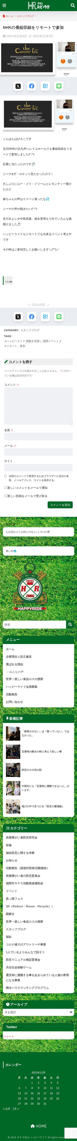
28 (25, 1103)
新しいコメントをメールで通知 (27, 487)
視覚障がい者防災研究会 (21, 837)
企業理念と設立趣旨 (19, 656)
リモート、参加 (15, 346)
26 (57, 1098)
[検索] (70, 625)
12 (57, 1088)
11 (51, 1088)
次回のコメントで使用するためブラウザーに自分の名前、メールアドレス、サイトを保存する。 (39, 478)
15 (32, 1093)
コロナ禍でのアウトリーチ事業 (26, 944)
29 (32, 1103)
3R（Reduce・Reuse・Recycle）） (30, 906)
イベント (11, 891)
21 (25, 1098)
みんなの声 (16, 671)
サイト (8, 461)
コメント (11, 384)
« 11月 (6, 1108)
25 (51, 1098)
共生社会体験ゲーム (19, 967)
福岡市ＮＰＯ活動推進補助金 (24, 883)
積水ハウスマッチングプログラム (27, 987)
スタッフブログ (30, 330)
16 (38, 1093)
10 (45, 1088)
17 (45, 1093)
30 (38, 1103)
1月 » (16, 1108)
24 (45, 1098)
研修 (9, 845)
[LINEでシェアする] (59, 86)
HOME (41, 1126)
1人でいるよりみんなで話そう (25, 952)
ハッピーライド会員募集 (21, 686)
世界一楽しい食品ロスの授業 (24, 679)
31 (45, 1103)
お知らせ (11, 860)
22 (32, 1098)
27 (19, 1103)
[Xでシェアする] (18, 86)
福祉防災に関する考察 (20, 852)
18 (51, 1093)
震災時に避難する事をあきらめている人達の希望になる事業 (37, 978)
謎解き (10, 913)
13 (19, 1093)
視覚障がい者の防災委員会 (23, 875)
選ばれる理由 (14, 664)
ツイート (8, 1036)
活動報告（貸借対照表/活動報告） (28, 868)
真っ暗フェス (14, 898)
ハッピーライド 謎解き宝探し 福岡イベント (32, 341)
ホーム (10, 649)
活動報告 (11, 694)
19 (57, 1093)
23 (38, 1098)
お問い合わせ (14, 701)
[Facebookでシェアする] (31, 86)
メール (10, 445)
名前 (9, 430)
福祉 (9, 936)
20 (19, 1098)
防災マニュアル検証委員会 (23, 959)
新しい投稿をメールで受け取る (27, 496)
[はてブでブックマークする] (45, 86)
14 (25, 1093)
